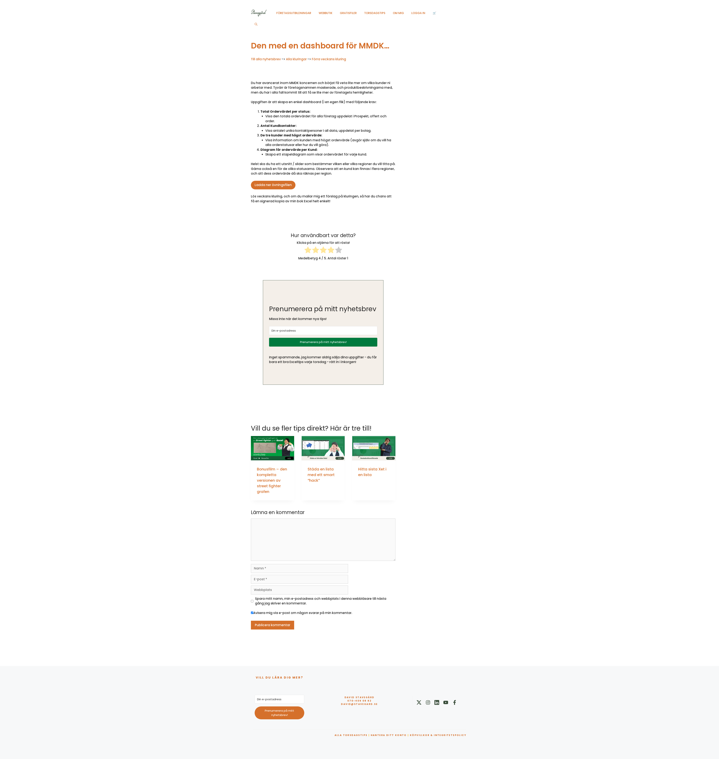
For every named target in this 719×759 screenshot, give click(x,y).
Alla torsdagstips (351, 735)
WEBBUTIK (325, 13)
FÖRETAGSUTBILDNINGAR (293, 13)
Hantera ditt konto (389, 735)
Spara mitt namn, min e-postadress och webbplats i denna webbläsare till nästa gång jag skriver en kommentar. (320, 601)
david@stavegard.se (359, 704)
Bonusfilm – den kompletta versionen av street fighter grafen (272, 480)
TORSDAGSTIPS (374, 13)
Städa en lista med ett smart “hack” (321, 475)
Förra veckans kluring (329, 59)
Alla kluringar (296, 59)
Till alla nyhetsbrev (266, 59)
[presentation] (272, 448)
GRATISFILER (348, 13)
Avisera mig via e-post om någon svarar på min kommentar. (302, 613)
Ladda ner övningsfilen (273, 185)
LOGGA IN (418, 13)
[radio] (307, 250)
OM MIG (398, 13)
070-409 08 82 (359, 700)
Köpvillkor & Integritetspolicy (438, 735)
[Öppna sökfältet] (256, 24)
